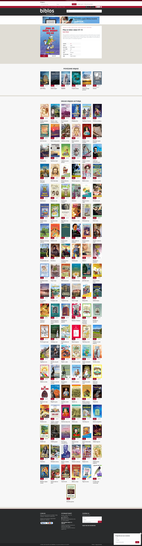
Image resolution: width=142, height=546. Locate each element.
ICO (70, 43)
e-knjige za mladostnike (82, 27)
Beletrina (53, 544)
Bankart (47, 519)
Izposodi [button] (54, 56)
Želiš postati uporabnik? (88, 4)
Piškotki (93, 544)
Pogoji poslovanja (98, 544)
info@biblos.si (66, 517)
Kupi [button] (44, 56)
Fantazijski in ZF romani (67, 27)
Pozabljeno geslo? (80, 4)
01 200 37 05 (65, 516)
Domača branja (88, 27)
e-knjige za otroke (74, 27)
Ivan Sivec (66, 32)
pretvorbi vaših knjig (65, 526)
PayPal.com (42, 519)
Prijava (100, 521)
